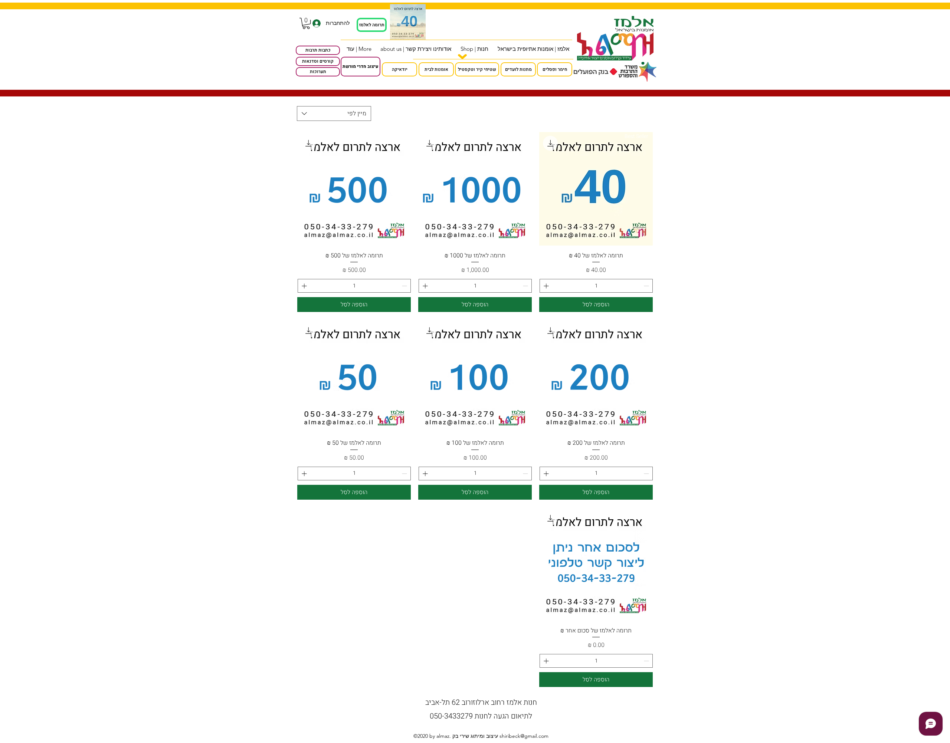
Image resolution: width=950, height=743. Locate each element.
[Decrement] (647, 285)
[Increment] (545, 285)
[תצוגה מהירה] (475, 189)
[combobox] (334, 113)
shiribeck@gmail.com (523, 736)
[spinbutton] (596, 285)
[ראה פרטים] (408, 22)
